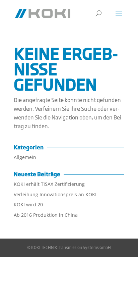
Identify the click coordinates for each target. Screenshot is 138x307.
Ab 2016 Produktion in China (46, 215)
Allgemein (25, 157)
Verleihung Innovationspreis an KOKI (55, 194)
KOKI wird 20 (28, 204)
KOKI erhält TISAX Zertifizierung (49, 184)
